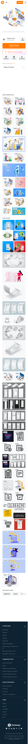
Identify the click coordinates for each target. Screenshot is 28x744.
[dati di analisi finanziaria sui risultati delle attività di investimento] (8, 198)
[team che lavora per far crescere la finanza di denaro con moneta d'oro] (9, 273)
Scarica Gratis (14, 45)
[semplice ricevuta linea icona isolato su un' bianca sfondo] (8, 655)
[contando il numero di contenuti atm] (18, 150)
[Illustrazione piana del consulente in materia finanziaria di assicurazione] (8, 244)
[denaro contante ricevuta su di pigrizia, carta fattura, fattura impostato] (10, 599)
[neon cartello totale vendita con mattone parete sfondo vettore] (17, 573)
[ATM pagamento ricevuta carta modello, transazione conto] (11, 675)
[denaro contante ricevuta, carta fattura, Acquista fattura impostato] (13, 495)
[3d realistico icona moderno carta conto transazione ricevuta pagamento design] (13, 730)
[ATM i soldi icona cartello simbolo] (8, 705)
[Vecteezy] (2, 2)
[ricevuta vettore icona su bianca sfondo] (8, 608)
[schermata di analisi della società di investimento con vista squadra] (8, 110)
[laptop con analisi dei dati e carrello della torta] (7, 151)
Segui (22, 40)
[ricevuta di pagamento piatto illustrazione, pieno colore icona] (7, 683)
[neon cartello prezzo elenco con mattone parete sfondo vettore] (8, 540)
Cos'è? (13, 63)
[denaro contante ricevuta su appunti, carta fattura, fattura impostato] (13, 508)
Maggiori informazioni (9, 66)
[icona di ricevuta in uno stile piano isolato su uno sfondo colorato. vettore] (8, 716)
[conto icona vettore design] (8, 694)
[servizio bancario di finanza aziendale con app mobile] (13, 210)
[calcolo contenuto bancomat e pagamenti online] (8, 223)
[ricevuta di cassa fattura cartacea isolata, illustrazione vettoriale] (8, 632)
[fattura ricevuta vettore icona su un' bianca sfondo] (8, 552)
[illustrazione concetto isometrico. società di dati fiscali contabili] (8, 263)
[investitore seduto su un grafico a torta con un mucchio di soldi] (7, 130)
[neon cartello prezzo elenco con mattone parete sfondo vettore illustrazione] (5, 591)
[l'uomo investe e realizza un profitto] (7, 187)
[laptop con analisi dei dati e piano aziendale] (7, 253)
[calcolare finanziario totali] (8, 643)
